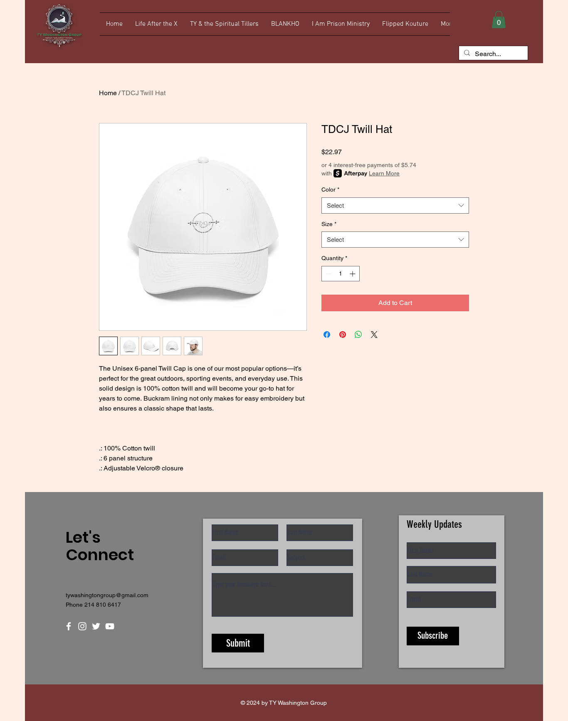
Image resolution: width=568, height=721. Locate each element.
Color (330, 189)
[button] (498, 19)
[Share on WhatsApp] (358, 335)
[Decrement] (328, 273)
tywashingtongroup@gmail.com (107, 595)
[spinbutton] (340, 273)
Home (108, 93)
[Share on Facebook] (327, 335)
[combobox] (395, 205)
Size (328, 224)
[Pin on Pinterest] (343, 335)
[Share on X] (374, 335)
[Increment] (353, 273)
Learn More (384, 173)
